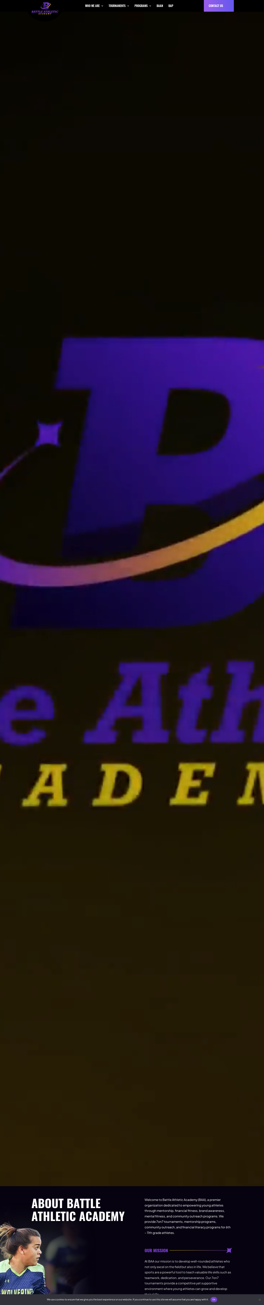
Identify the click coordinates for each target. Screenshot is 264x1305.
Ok (214, 1299)
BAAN (160, 6)
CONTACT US (216, 6)
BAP (170, 6)
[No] (259, 1299)
